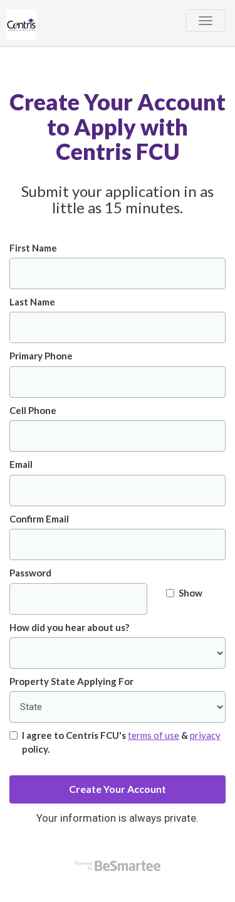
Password (30, 572)
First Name (33, 247)
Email (21, 464)
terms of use (153, 735)
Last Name (32, 301)
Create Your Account (117, 789)
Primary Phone (41, 355)
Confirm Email (39, 518)
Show (190, 592)
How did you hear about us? (69, 627)
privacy (205, 735)
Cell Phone (32, 410)
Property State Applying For (71, 681)
